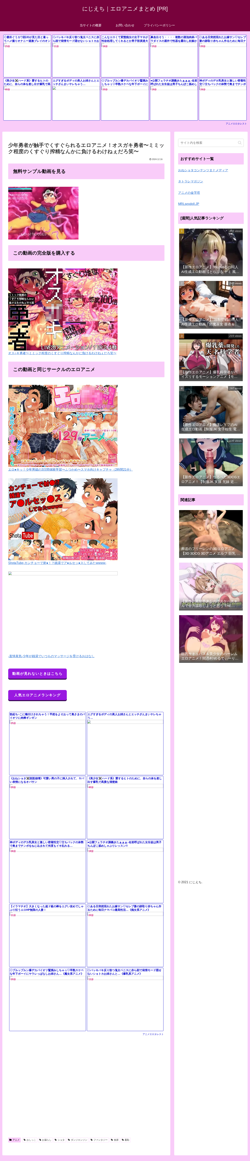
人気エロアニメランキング (37, 695)
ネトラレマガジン (190, 181)
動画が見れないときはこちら (37, 674)
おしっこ (31, 1140)
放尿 (116, 1140)
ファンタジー (101, 1140)
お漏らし (46, 1140)
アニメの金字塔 (189, 192)
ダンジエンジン (79, 1140)
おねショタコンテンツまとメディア (203, 170)
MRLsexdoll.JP (188, 204)
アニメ (16, 1140)
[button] (239, 142)
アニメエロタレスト (236, 123)
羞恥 (127, 1140)
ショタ (61, 1140)
